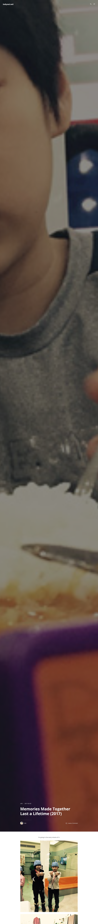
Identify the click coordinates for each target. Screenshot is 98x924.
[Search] (91, 4)
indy (25, 823)
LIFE (21, 803)
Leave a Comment (73, 823)
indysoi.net (8, 4)
